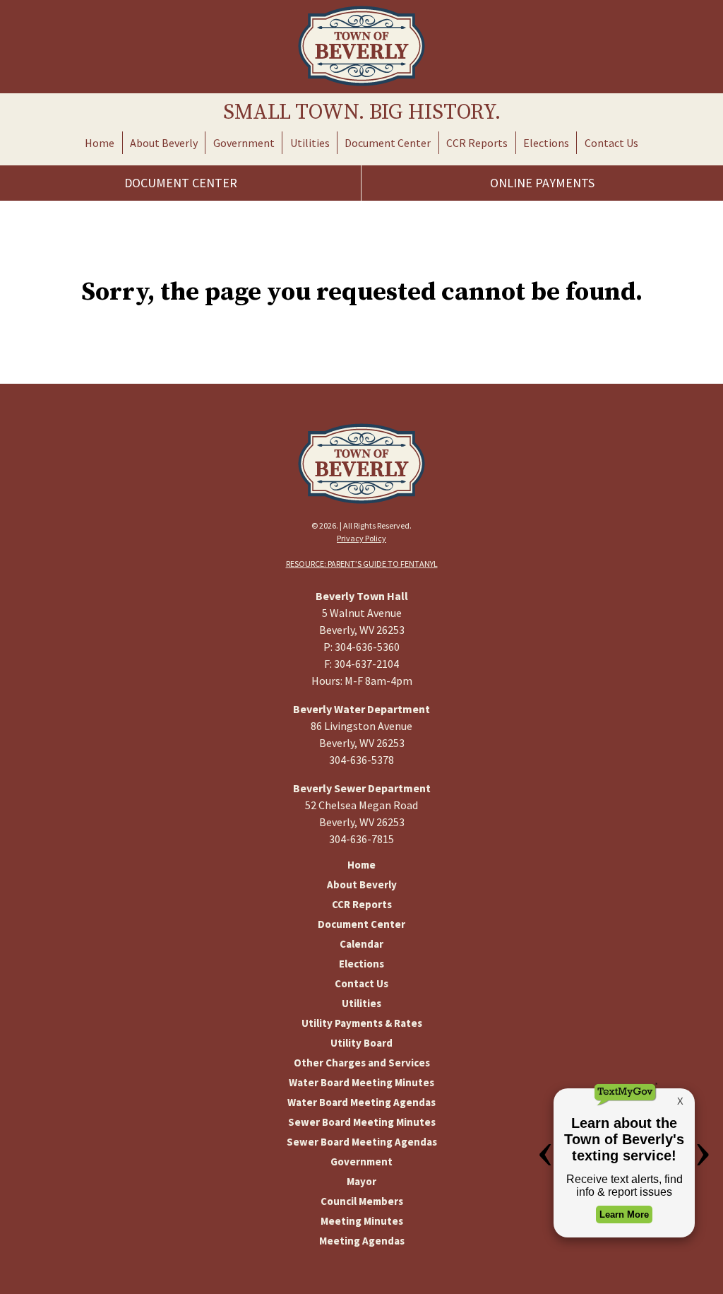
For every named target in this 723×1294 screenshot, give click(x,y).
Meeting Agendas (362, 1240)
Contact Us (611, 143)
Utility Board (361, 1042)
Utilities (310, 143)
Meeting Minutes (362, 1221)
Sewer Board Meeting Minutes (362, 1122)
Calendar (361, 944)
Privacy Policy (361, 538)
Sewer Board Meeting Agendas (362, 1141)
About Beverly (164, 143)
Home (99, 143)
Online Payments (542, 183)
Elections (546, 143)
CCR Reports (477, 143)
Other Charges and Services (362, 1062)
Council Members (362, 1201)
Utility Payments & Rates (361, 1023)
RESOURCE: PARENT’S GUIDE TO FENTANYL (362, 563)
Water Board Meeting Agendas (361, 1102)
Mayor (361, 1181)
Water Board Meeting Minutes (361, 1082)
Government (244, 143)
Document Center (388, 143)
